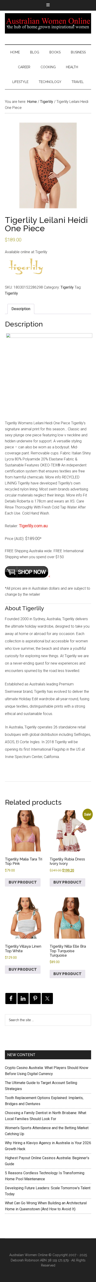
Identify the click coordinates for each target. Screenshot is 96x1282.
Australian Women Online (48, 23)
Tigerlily (46, 101)
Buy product (23, 882)
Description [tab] (20, 309)
